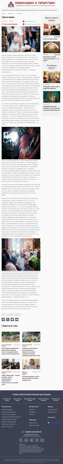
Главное (4, 10)
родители (17, 314)
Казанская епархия (7, 409)
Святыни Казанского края (9, 419)
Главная (3, 13)
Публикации (19, 10)
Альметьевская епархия (17, 399)
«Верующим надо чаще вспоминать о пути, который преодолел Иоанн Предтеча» (51, 108)
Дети (3, 314)
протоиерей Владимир (10, 24)
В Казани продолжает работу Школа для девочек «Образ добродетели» (30, 378)
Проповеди (32, 412)
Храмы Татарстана (7, 426)
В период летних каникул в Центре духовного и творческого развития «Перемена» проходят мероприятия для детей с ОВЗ (31, 352)
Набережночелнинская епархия (30, 399)
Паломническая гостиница (56, 399)
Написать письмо (34, 425)
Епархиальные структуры (38, 10)
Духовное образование (9, 421)
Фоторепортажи (53, 409)
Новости (14, 10)
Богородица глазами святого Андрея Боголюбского (51, 87)
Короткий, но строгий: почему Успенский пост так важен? (51, 58)
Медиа (24, 10)
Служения (32, 409)
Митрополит (9, 10)
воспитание (10, 314)
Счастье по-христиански (50, 39)
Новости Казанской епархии (6, 345)
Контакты (51, 417)
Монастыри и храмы (50, 10)
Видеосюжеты (52, 412)
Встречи (31, 414)
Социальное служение (8, 424)
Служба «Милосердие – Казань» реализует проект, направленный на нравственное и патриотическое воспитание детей (11, 379)
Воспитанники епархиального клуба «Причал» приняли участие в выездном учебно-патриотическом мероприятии (10, 351)
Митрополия (29, 10)
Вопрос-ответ (33, 423)
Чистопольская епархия (7, 399)
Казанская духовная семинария (43, 399)
